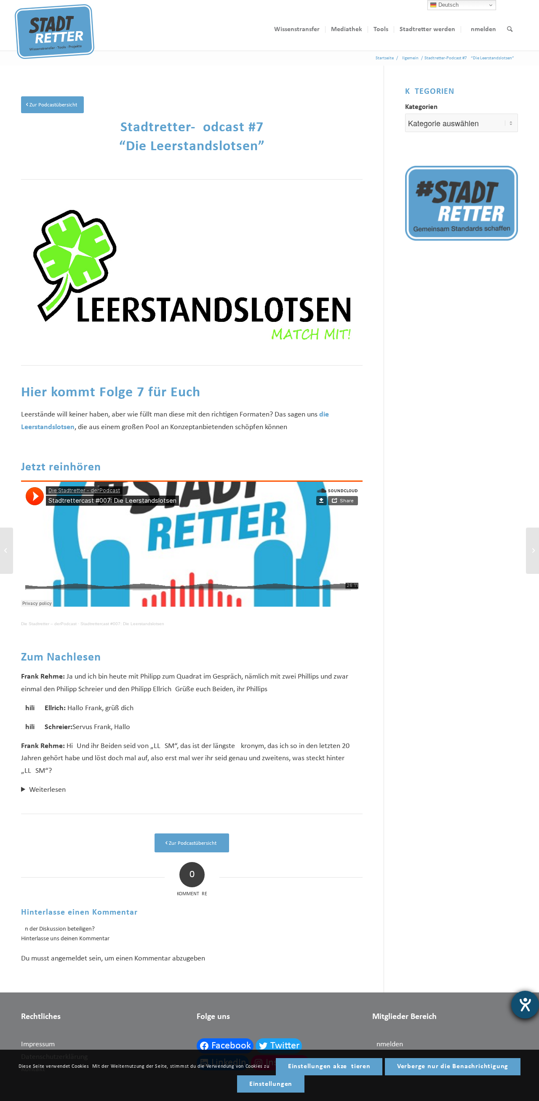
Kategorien (421, 107)
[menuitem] (297, 29)
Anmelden (387, 1044)
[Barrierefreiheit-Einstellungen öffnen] (525, 1005)
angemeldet (69, 959)
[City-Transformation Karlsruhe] (532, 551)
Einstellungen (270, 1084)
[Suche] (510, 29)
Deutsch (448, 5)
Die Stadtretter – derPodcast (49, 623)
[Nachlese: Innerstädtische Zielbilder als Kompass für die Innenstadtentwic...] (6, 551)
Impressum (38, 1044)
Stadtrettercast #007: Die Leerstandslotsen (122, 623)
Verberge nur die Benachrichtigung (452, 1066)
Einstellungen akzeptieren (329, 1066)
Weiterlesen (47, 790)
